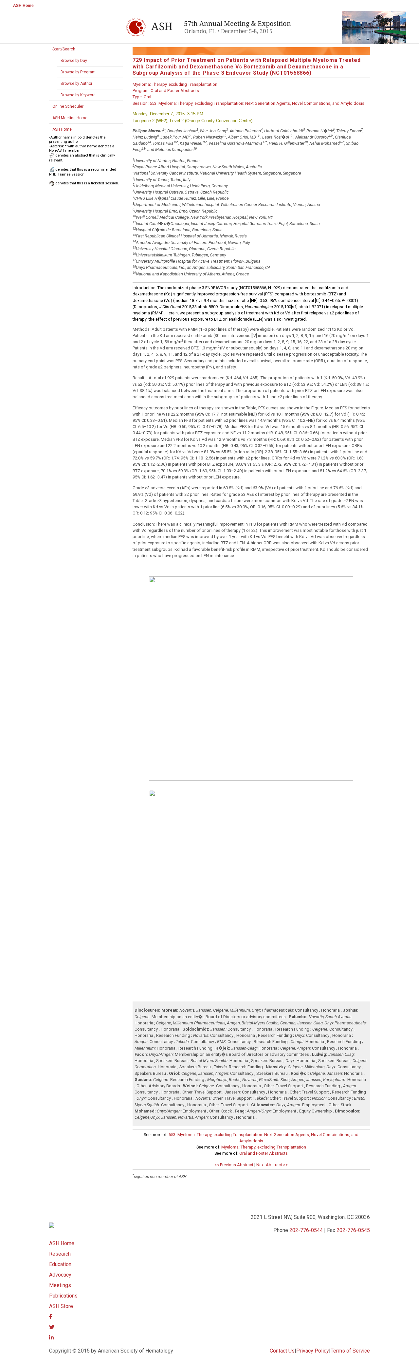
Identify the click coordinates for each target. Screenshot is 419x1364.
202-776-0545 (353, 1230)
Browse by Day (74, 60)
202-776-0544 (306, 1230)
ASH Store (61, 1306)
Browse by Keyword (78, 95)
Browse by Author (76, 83)
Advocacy (60, 1275)
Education (60, 1264)
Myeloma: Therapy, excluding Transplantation (263, 1147)
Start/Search (63, 49)
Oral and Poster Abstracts (263, 1153)
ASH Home (23, 5)
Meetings (60, 1285)
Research (60, 1254)
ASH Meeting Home (69, 118)
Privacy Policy (312, 1351)
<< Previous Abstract (233, 1164)
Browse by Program (78, 72)
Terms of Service (350, 1351)
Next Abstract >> (272, 1164)
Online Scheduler (67, 106)
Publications (63, 1296)
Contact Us (282, 1351)
